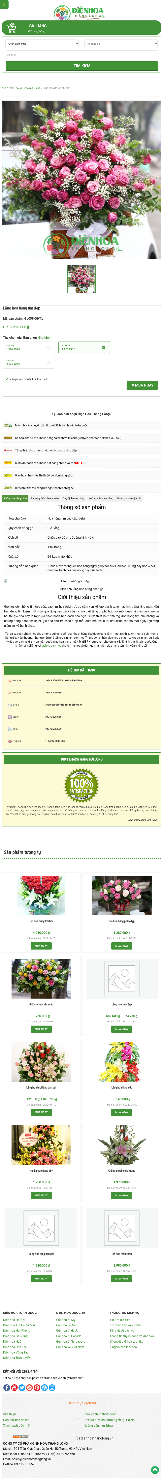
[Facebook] (6, 1387)
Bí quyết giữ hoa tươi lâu (126, 1341)
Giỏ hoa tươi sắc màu (41, 1004)
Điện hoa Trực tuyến (16, 1358)
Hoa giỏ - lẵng (32, 88)
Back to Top (155, 1470)
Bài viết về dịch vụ (122, 1330)
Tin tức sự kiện (120, 1320)
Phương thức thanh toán (99, 1414)
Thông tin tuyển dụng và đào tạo (132, 1336)
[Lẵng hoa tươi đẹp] (122, 979)
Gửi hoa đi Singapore (70, 1341)
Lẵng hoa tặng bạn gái (41, 1253)
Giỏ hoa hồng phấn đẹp (122, 921)
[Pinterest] (21, 1387)
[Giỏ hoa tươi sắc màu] (41, 978)
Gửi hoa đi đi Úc (67, 1330)
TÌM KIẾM (82, 66)
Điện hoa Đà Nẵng (15, 1336)
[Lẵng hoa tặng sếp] (122, 1062)
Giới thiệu (9, 1414)
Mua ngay (143, 385)
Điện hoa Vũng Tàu (15, 1352)
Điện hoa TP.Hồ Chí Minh (19, 1325)
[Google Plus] (29, 1387)
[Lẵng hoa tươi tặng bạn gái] (41, 1062)
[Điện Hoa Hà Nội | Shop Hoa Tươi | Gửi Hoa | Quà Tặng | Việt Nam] (81, 12)
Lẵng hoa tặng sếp (122, 1087)
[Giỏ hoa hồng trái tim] (41, 895)
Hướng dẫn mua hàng (98, 1425)
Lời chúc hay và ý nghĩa (125, 1325)
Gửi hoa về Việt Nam (70, 1347)
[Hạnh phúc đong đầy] (41, 1145)
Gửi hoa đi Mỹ (66, 1320)
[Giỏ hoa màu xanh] (122, 1228)
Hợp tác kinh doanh (16, 1420)
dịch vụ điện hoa (51, 645)
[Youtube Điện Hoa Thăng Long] (14, 1387)
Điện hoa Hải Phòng (16, 1330)
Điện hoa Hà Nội (14, 1320)
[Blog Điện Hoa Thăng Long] (44, 1387)
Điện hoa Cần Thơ (15, 1347)
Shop (5, 88)
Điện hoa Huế (12, 1341)
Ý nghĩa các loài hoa (123, 1347)
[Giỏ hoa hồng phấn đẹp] (122, 895)
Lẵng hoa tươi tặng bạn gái (41, 1087)
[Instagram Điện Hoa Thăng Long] (52, 1387)
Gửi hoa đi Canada (68, 1336)
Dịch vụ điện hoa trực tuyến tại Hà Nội (109, 1420)
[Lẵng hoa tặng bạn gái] (41, 1228)
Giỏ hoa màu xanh (122, 1253)
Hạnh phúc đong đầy (41, 1170)
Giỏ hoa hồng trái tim (41, 921)
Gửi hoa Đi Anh (66, 1325)
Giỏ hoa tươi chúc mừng (121, 1170)
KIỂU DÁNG (16, 88)
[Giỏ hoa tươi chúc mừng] (122, 1145)
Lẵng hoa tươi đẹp (122, 1004)
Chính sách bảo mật (16, 1425)
